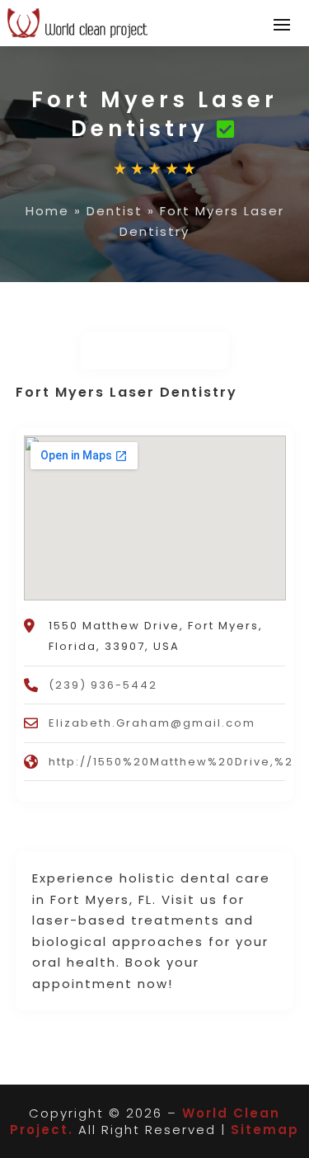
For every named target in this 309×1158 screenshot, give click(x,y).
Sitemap (265, 1129)
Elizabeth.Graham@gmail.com (152, 723)
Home (47, 210)
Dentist (115, 210)
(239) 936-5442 (103, 685)
